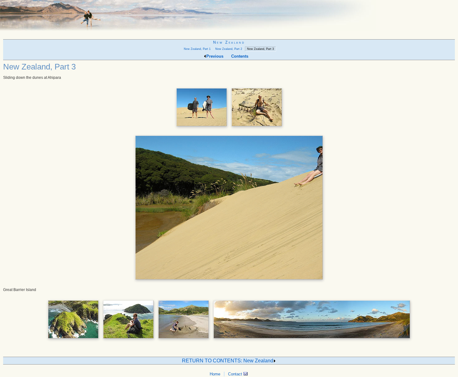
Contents (239, 56)
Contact (235, 374)
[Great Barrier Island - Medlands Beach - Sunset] (312, 339)
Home (215, 374)
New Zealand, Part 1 (197, 48)
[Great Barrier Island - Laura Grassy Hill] (128, 339)
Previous (214, 56)
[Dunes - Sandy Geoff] (257, 127)
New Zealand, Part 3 (260, 48)
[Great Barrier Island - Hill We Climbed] (73, 339)
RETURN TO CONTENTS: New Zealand (227, 360)
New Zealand (229, 42)
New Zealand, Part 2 (228, 48)
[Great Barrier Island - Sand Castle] (183, 339)
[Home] (188, 29)
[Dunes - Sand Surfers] (201, 127)
